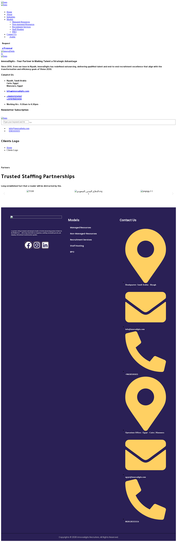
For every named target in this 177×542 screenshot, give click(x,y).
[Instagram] (36, 245)
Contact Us (11, 34)
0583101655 (14, 131)
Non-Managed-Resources (83, 233)
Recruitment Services (21, 27)
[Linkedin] (45, 245)
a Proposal (7, 49)
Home (9, 12)
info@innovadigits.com (18, 91)
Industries (11, 17)
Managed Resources (21, 22)
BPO (72, 251)
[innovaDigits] (4, 2)
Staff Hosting (18, 29)
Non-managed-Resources (23, 24)
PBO (14, 32)
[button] (4, 193)
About (9, 14)
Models (10, 19)
